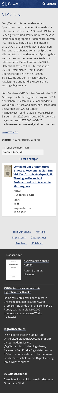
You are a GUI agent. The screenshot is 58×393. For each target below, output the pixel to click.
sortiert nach (21, 147)
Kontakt (40, 231)
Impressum (19, 237)
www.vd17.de (10, 132)
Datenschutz (38, 237)
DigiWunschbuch (15, 329)
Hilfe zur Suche (22, 231)
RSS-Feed (37, 243)
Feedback (21, 243)
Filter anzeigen (29, 159)
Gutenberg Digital (15, 373)
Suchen (49, 4)
